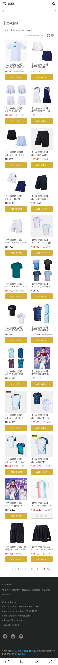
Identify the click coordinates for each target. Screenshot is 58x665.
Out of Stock (42, 515)
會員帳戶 (6, 589)
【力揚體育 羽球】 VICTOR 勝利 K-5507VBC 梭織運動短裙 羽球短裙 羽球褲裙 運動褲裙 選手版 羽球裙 (41, 66)
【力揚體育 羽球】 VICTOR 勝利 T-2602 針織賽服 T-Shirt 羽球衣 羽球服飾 (16, 460)
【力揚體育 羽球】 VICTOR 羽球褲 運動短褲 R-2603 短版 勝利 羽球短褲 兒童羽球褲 (41, 153)
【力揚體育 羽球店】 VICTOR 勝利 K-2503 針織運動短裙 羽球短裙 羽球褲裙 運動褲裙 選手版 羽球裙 (15, 153)
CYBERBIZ (20, 653)
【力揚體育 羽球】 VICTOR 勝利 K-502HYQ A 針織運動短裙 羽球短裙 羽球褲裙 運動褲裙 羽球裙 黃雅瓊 (16, 109)
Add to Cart (16, 77)
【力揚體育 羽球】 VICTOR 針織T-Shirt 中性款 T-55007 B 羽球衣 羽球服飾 (16, 285)
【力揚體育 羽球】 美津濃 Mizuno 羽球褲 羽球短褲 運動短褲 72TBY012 (15, 548)
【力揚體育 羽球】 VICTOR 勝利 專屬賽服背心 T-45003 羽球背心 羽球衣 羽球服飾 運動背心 (41, 329)
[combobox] (18, 30)
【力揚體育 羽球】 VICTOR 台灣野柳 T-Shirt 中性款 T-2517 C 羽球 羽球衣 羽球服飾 (41, 285)
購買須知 (26, 589)
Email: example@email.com (16, 615)
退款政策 (36, 589)
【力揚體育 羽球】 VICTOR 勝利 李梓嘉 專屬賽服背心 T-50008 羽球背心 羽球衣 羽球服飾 (16, 416)
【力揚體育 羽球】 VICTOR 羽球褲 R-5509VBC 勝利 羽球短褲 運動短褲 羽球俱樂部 (15, 197)
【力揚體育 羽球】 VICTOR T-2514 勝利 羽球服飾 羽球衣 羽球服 (15, 329)
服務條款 (6, 594)
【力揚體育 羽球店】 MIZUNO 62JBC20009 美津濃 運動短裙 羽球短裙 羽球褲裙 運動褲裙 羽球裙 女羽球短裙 (42, 548)
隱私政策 (45, 589)
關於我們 (16, 589)
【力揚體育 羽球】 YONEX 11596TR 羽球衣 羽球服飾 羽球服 (16, 66)
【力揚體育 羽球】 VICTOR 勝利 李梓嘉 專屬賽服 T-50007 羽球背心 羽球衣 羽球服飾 (41, 460)
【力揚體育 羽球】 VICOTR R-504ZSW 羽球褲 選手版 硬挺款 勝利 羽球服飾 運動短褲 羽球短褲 (16, 241)
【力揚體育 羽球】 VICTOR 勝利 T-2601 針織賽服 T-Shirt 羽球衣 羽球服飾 (42, 416)
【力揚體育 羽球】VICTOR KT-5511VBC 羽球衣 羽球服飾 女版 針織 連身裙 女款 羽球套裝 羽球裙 (41, 109)
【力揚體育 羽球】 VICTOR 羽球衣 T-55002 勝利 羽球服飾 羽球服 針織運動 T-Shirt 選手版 (15, 504)
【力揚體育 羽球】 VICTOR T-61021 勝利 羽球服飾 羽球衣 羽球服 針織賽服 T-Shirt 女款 (41, 241)
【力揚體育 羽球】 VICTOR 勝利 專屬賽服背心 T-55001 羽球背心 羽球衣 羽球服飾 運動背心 (15, 372)
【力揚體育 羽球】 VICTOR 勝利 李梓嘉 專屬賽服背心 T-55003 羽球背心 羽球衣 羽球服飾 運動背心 (42, 372)
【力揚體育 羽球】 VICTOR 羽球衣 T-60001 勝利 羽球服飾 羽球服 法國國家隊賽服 (41, 504)
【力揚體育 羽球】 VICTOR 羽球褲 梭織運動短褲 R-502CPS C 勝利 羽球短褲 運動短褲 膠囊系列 (41, 197)
